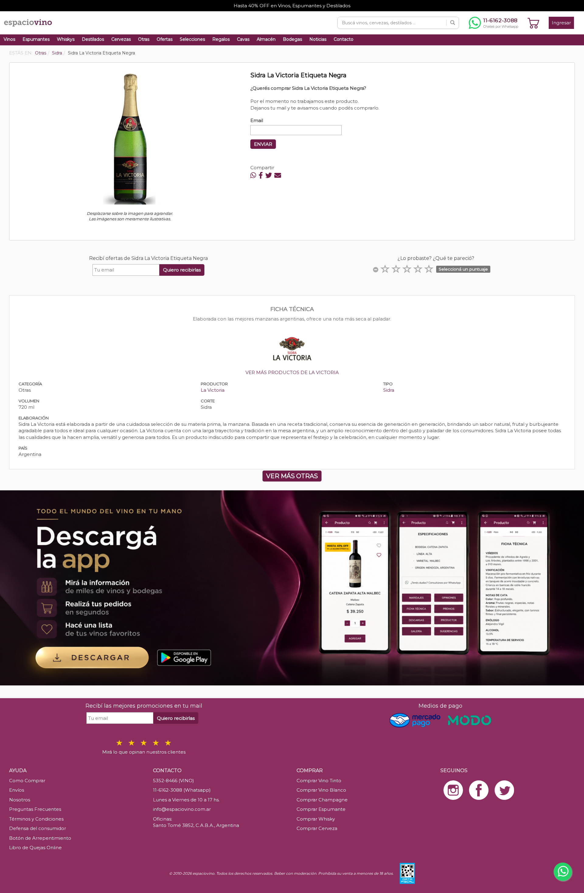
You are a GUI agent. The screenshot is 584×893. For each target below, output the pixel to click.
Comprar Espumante (321, 809)
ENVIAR (263, 144)
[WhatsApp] (253, 175)
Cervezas (121, 39)
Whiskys (66, 39)
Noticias (317, 39)
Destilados (93, 39)
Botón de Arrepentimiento (40, 838)
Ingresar (561, 23)
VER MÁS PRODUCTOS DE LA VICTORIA (292, 372)
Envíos (16, 790)
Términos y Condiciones (36, 819)
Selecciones (192, 39)
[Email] (277, 175)
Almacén (266, 39)
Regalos (221, 39)
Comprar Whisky (316, 819)
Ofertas (164, 39)
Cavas (243, 39)
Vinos (9, 39)
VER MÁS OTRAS (292, 476)
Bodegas (292, 39)
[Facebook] (261, 175)
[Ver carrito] (533, 23)
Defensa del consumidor (37, 828)
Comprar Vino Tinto (319, 780)
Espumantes (36, 39)
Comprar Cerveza (317, 828)
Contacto (343, 39)
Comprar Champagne (322, 800)
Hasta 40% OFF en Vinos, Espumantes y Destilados (292, 6)
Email (256, 120)
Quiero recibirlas (182, 270)
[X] (268, 175)
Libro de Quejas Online (35, 847)
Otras (143, 39)
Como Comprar (27, 780)
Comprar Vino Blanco (321, 790)
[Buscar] (453, 23)
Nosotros (19, 800)
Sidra (388, 390)
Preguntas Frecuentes (35, 809)
